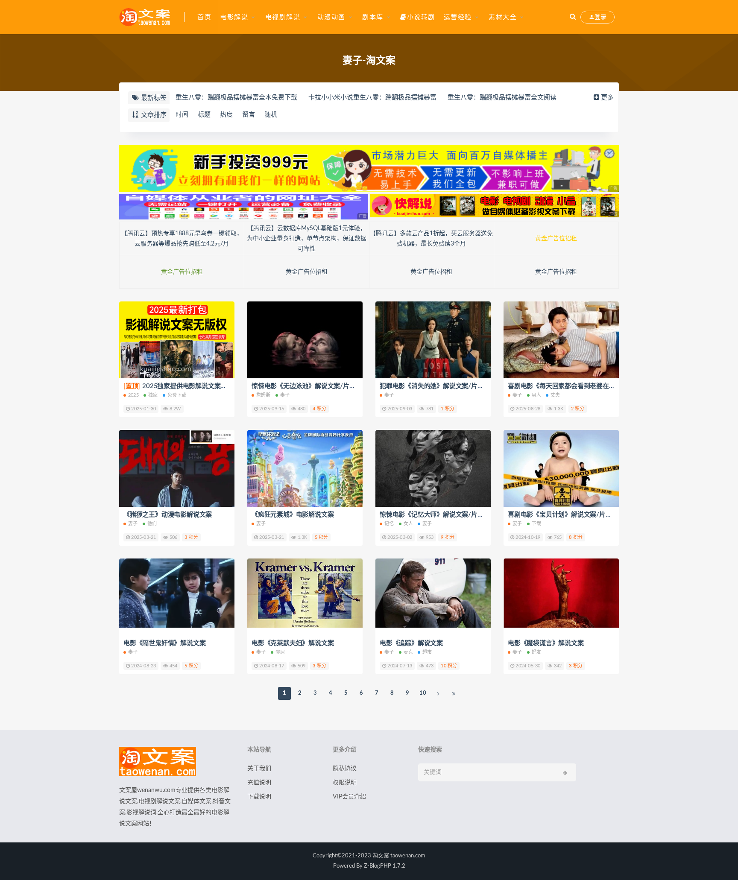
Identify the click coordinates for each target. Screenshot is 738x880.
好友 (536, 652)
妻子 (285, 395)
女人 (408, 523)
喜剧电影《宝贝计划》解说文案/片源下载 (566, 515)
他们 (152, 523)
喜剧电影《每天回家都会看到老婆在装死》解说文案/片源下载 (594, 386)
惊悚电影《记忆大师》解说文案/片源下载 (438, 515)
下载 (536, 523)
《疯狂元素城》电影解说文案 (293, 515)
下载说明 (259, 797)
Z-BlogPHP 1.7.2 (384, 866)
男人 (536, 395)
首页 (204, 17)
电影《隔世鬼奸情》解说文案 (164, 643)
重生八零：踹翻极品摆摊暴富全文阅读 (502, 97)
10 (422, 693)
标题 (204, 114)
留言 (248, 114)
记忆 (389, 523)
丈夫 (555, 395)
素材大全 (503, 17)
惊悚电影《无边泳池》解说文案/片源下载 (310, 386)
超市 (427, 652)
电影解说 (234, 17)
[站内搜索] (572, 17)
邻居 (280, 652)
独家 (153, 395)
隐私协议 (345, 769)
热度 (226, 114)
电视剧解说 (283, 17)
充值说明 (259, 783)
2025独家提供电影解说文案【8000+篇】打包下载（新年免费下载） (228, 386)
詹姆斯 (263, 395)
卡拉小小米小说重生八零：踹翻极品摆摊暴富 (372, 97)
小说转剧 (421, 17)
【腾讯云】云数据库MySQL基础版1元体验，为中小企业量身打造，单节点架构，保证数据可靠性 (306, 238)
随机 (270, 114)
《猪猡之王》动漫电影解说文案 (167, 515)
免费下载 (177, 395)
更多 (607, 97)
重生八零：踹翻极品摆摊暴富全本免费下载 (236, 97)
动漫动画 (331, 17)
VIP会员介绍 (349, 797)
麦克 (408, 652)
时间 (182, 114)
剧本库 (373, 17)
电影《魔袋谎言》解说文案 (546, 643)
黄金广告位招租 (556, 239)
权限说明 (345, 783)
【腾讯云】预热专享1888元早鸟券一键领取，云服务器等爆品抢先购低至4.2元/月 (182, 239)
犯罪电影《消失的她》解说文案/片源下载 (438, 386)
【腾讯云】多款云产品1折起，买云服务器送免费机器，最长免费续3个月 (431, 239)
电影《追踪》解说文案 (411, 643)
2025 (133, 395)
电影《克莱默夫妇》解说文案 (293, 643)
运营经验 (458, 17)
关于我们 (259, 769)
